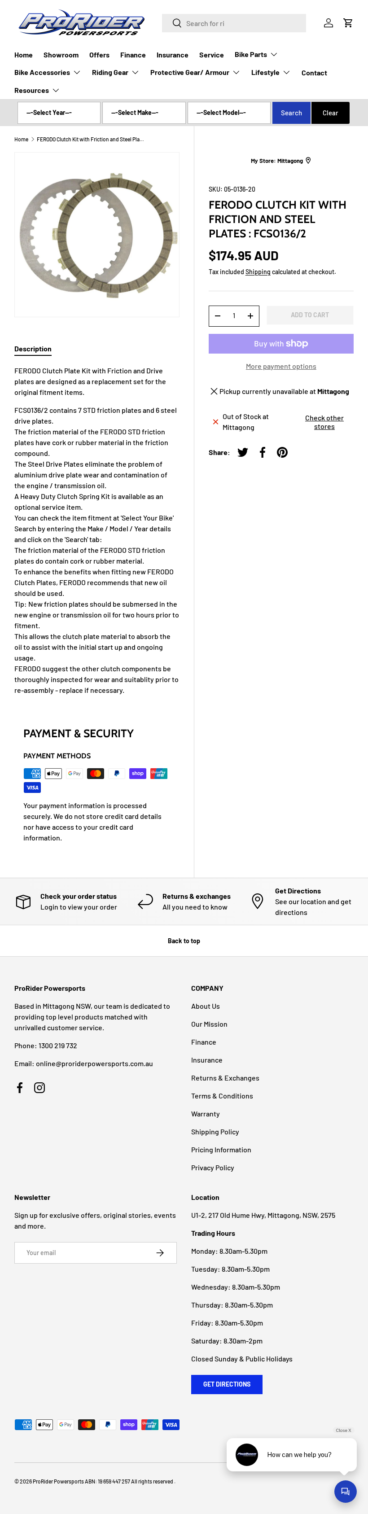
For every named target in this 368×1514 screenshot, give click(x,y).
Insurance (172, 54)
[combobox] (234, 23)
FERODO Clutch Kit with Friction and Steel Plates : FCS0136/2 (91, 139)
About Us (205, 1006)
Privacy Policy (212, 1167)
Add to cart (310, 315)
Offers (99, 54)
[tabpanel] (97, 530)
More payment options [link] (281, 366)
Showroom (61, 54)
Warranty (205, 1113)
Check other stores (324, 421)
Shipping (258, 272)
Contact (314, 72)
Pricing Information (221, 1149)
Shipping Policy (215, 1131)
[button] (348, 23)
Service (211, 54)
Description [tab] (33, 348)
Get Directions (226, 1384)
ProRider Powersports (58, 1481)
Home (23, 54)
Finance (133, 54)
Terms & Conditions (222, 1095)
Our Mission (209, 1024)
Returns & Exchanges (225, 1077)
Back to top (184, 941)
